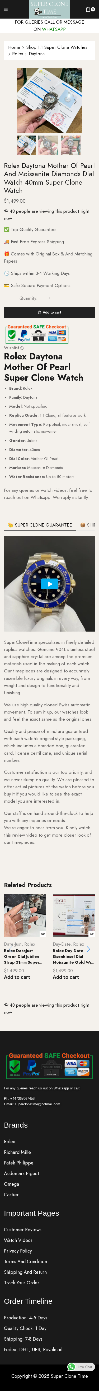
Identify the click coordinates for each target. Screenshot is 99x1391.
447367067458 (23, 1099)
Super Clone (64, 1376)
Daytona (37, 53)
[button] (23, 101)
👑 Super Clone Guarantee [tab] (40, 525)
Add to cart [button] (17, 977)
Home (14, 47)
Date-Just (13, 944)
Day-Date (61, 944)
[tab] (40, 525)
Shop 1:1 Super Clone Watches (56, 47)
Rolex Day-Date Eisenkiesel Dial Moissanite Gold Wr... (73, 956)
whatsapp (54, 29)
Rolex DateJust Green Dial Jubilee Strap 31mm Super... (23, 956)
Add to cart (52, 312)
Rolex (17, 53)
